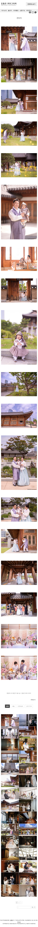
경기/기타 (29, 706)
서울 (13, 706)
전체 (7, 706)
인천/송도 (20, 706)
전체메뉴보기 (31, 4)
